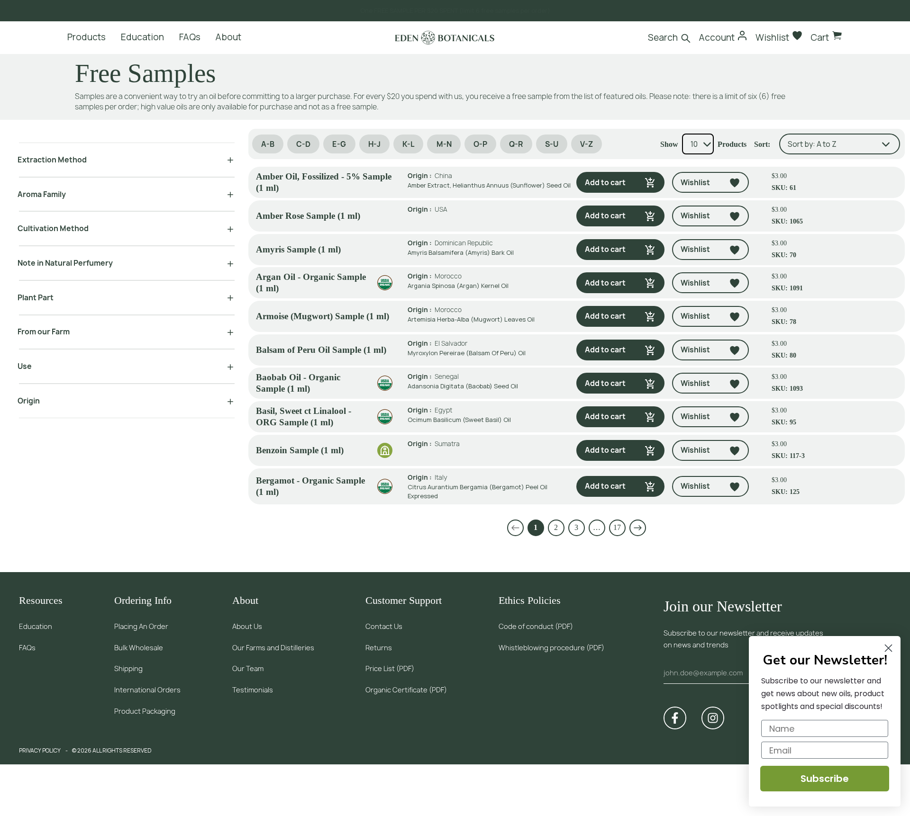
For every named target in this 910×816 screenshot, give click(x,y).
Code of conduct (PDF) (536, 626)
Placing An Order (141, 626)
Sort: (762, 144)
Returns (378, 647)
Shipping (128, 668)
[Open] (226, 160)
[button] (515, 527)
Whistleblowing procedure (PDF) (551, 647)
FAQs (27, 647)
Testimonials (252, 689)
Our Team (248, 668)
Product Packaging (144, 711)
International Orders (147, 689)
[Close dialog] (888, 648)
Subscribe (825, 778)
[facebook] (674, 718)
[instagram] (712, 718)
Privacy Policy (40, 750)
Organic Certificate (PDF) (406, 689)
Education (35, 626)
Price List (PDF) (389, 668)
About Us (247, 626)
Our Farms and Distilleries (273, 647)
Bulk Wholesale (138, 647)
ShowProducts (703, 144)
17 (617, 527)
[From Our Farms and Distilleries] (384, 450)
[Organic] (384, 282)
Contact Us (383, 626)
